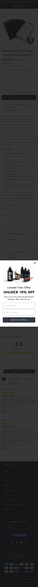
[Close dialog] (35, 263)
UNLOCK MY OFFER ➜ (19, 320)
